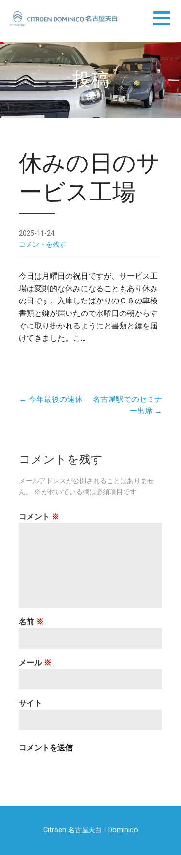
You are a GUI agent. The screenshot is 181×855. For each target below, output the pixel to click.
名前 (31, 621)
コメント (39, 516)
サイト (30, 703)
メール (35, 662)
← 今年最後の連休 (51, 399)
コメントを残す (42, 245)
